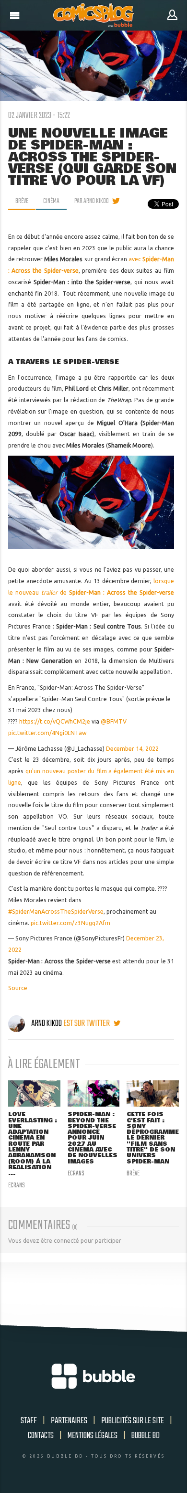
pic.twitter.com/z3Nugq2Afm (70, 923)
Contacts (41, 1436)
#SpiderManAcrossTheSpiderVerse (56, 911)
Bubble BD (145, 1436)
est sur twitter (87, 1023)
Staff (29, 1421)
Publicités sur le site (132, 1421)
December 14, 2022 (132, 749)
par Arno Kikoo (91, 201)
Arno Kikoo (46, 1023)
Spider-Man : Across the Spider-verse (121, 592)
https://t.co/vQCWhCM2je (54, 721)
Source (17, 988)
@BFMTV (114, 721)
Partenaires (69, 1421)
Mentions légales (92, 1436)
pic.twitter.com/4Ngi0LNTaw (47, 733)
